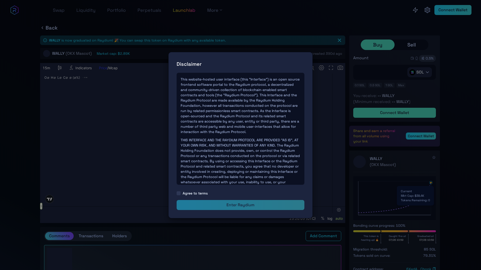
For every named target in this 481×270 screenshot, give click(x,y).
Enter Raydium (240, 205)
